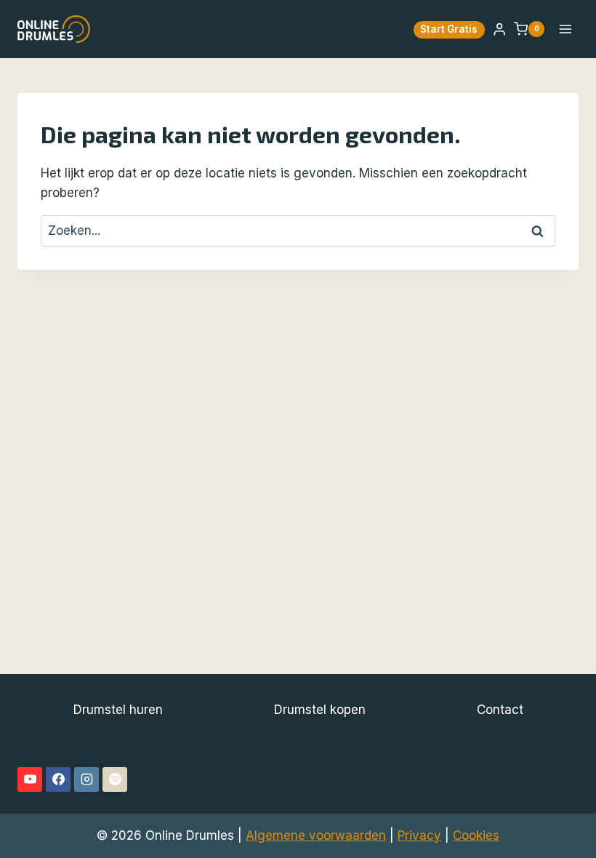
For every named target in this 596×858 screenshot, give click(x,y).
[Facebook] (58, 779)
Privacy (419, 835)
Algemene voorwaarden (316, 835)
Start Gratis (449, 29)
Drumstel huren (118, 709)
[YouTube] (29, 779)
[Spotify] (114, 779)
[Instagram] (86, 779)
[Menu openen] (565, 28)
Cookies (476, 835)
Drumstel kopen (320, 709)
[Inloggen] (499, 29)
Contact (500, 709)
